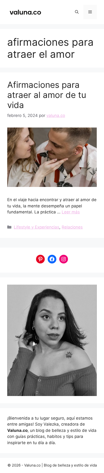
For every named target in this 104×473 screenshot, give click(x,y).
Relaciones (72, 227)
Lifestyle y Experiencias (36, 227)
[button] (76, 12)
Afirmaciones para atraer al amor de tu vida (46, 95)
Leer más (71, 212)
